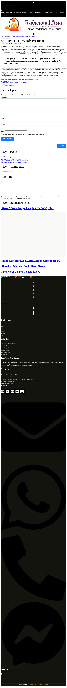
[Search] (6, 15)
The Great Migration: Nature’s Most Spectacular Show (15, 160)
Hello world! (4, 156)
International (38, 12)
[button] (33, 34)
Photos (29, 79)
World (36, 79)
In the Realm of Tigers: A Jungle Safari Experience (14, 162)
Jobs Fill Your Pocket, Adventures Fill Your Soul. (13, 82)
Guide (22, 79)
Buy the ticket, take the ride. (8, 85)
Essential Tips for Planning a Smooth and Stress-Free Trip (15, 157)
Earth (19, 79)
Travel (32, 79)
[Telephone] (33, 600)
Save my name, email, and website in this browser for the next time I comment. (23, 134)
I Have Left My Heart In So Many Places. (23, 266)
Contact (62, 12)
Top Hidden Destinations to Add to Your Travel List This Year (17, 159)
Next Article (4, 84)
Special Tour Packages (20, 12)
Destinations (9, 12)
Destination (15, 79)
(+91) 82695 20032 (6, 5)
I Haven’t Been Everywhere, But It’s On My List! (27, 208)
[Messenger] (33, 666)
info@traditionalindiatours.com (8, 9)
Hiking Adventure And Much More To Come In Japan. (30, 260)
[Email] (33, 459)
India (30, 12)
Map (26, 79)
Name (3, 118)
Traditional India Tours (35, 684)
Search (2, 143)
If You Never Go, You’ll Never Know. (20, 271)
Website (3, 131)
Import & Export (49, 12)
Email (3, 124)
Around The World (6, 38)
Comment (4, 97)
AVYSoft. (45, 684)
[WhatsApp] (33, 534)
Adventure (8, 79)
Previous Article (5, 81)
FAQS (56, 12)
